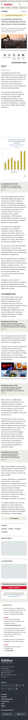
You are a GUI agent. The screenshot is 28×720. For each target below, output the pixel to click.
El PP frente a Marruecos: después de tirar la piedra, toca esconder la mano (14, 621)
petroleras (18, 528)
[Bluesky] (16, 685)
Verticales (4, 696)
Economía (4, 11)
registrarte (16, 596)
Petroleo (11, 528)
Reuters (4, 66)
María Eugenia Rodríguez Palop (13, 625)
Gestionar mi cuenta (8, 667)
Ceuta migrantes (11, 1)
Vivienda (23, 11)
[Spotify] (9, 688)
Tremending (15, 7)
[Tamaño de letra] (18, 55)
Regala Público (7, 673)
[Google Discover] (6, 685)
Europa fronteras (18, 1)
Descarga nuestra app (7, 710)
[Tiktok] (2, 688)
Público (7, 660)
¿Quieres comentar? (14, 587)
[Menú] (2, 4)
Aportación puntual (8, 671)
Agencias (3, 329)
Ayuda (4, 677)
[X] (12, 685)
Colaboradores (5, 701)
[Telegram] (6, 688)
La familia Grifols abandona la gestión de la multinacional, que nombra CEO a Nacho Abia (10, 455)
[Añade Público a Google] (2, 685)
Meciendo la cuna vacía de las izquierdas (12, 647)
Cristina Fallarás (10, 650)
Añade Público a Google (19, 62)
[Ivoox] (16, 688)
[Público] (11, 4)
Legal (2, 703)
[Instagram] (19, 685)
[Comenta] (9, 55)
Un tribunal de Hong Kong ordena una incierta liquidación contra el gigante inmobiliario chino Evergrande (12, 389)
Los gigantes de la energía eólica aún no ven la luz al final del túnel (11, 186)
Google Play (8, 714)
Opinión (8, 7)
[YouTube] (23, 685)
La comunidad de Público (10, 675)
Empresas (4, 528)
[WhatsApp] (12, 688)
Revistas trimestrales (7, 699)
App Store (21, 714)
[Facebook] (9, 685)
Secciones (4, 694)
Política (3, 7)
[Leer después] (14, 55)
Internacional (23, 7)
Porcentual (4, 532)
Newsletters (6, 669)
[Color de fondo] (23, 55)
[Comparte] (5, 55)
